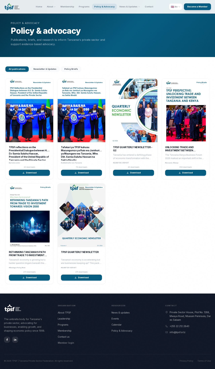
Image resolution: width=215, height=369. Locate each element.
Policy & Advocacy (104, 6)
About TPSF (64, 312)
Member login (66, 342)
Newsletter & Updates (44, 69)
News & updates (121, 312)
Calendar (117, 324)
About (50, 6)
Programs (84, 6)
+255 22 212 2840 (179, 326)
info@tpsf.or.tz (177, 332)
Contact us (64, 336)
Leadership (64, 318)
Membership (67, 6)
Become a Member (197, 6)
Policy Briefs (71, 69)
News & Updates (128, 6)
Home (39, 6)
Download (31, 172)
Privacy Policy (186, 361)
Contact (149, 6)
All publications (17, 69)
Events (115, 318)
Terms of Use (204, 361)
